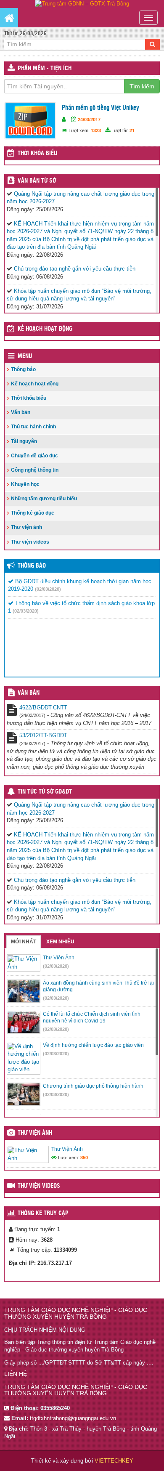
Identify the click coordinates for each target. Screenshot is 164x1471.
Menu (25, 356)
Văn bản (20, 412)
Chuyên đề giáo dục (34, 456)
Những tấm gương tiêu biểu (44, 499)
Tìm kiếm (142, 86)
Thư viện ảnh (26, 527)
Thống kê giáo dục (32, 513)
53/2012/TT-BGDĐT (43, 735)
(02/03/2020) (48, 589)
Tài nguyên (24, 441)
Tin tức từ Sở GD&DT (45, 792)
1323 (96, 130)
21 (132, 130)
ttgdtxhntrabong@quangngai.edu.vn (73, 1418)
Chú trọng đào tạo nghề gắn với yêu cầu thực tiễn (74, 269)
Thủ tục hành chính (33, 427)
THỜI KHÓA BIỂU (37, 154)
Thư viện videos (30, 542)
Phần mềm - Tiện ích (44, 69)
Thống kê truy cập (43, 1213)
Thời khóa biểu (28, 398)
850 (84, 1157)
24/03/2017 (89, 119)
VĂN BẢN (29, 693)
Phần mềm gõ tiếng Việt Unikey (100, 108)
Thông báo (23, 369)
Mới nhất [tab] (23, 942)
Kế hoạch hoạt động (45, 329)
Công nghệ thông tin (34, 470)
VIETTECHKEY (114, 1461)
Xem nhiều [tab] (60, 942)
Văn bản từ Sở (37, 181)
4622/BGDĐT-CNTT (43, 707)
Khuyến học (25, 484)
